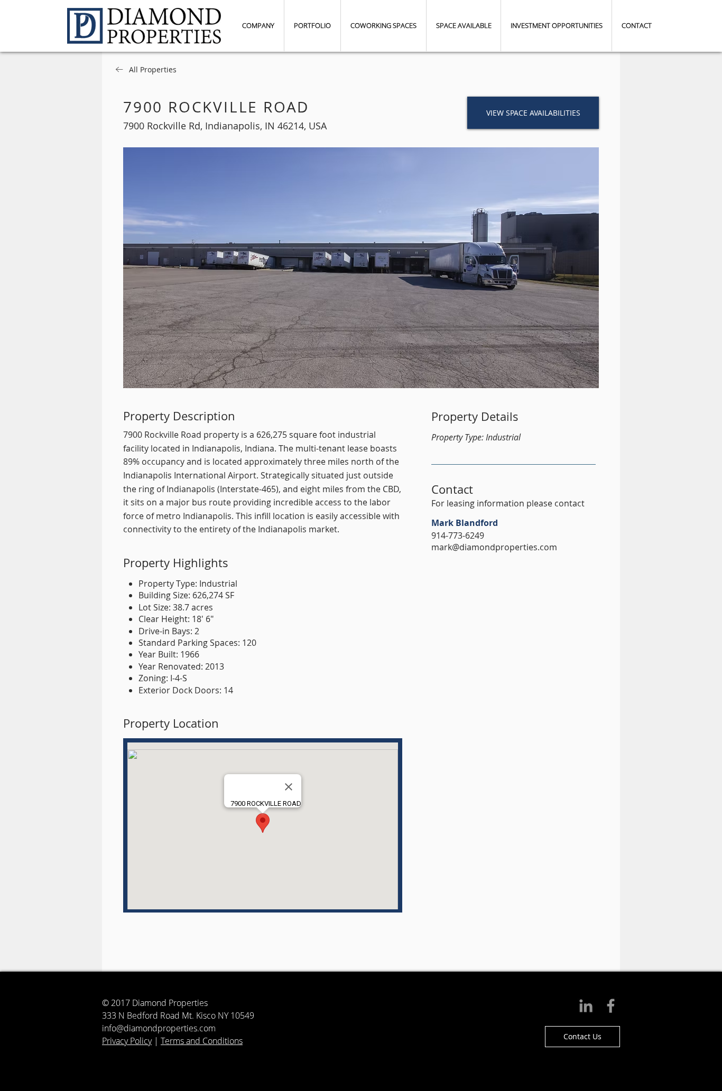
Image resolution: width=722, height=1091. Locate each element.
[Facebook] (610, 1005)
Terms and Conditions (202, 1041)
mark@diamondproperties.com (494, 547)
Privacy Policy (127, 1041)
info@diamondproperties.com (159, 1028)
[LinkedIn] (586, 1005)
